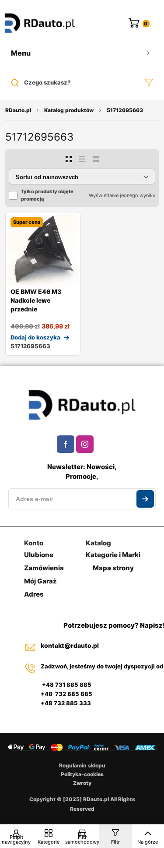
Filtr (115, 842)
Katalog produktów (69, 110)
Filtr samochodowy (82, 839)
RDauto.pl (18, 110)
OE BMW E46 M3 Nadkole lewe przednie (35, 300)
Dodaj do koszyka (35, 337)
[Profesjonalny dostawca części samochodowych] (40, 24)
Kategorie (48, 842)
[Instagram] (85, 444)
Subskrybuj (145, 499)
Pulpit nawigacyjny (16, 839)
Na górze (147, 842)
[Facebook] (65, 444)
